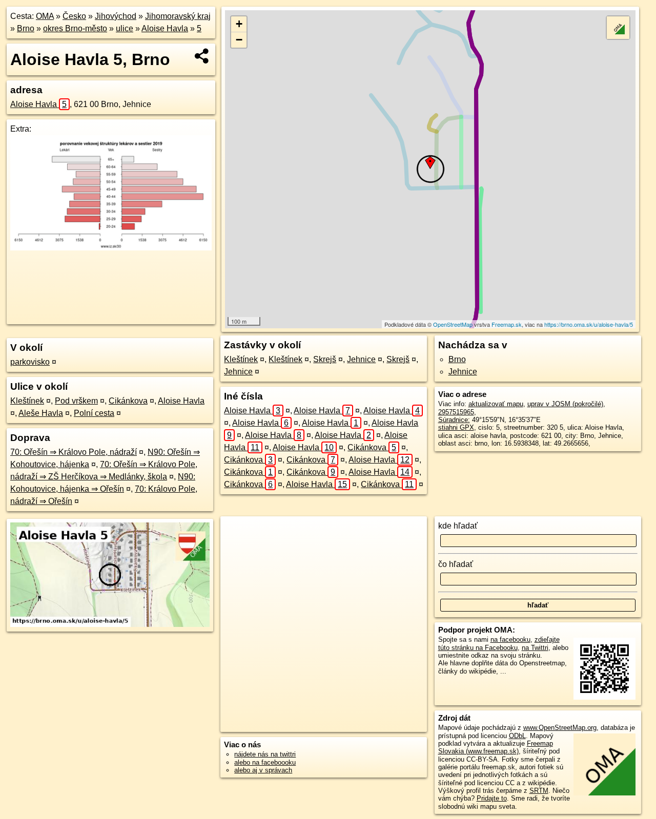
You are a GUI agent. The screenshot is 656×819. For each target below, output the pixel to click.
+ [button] (239, 23)
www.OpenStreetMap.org (560, 727)
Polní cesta (94, 413)
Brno (25, 28)
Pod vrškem (76, 400)
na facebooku (510, 639)
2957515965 (456, 412)
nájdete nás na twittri (265, 754)
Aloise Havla (164, 28)
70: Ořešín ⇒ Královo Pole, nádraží (73, 452)
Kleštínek (27, 400)
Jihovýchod (115, 16)
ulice (124, 28)
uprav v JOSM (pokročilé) (565, 404)
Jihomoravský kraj (178, 16)
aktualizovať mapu (495, 404)
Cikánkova (128, 400)
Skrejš (324, 359)
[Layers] (618, 27)
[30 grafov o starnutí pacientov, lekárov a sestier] (111, 247)
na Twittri (535, 648)
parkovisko (30, 362)
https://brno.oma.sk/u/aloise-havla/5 (588, 324)
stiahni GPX (456, 427)
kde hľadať (458, 525)
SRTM (538, 790)
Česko (74, 16)
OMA (45, 16)
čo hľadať (455, 564)
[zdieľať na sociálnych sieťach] (202, 56)
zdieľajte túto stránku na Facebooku (499, 643)
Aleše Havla (40, 413)
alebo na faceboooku (265, 762)
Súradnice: (454, 420)
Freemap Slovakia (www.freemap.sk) (495, 747)
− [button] (239, 39)
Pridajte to (492, 798)
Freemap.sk (506, 324)
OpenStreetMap (453, 324)
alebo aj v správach (263, 770)
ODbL (517, 736)
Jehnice (361, 359)
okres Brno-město (75, 28)
